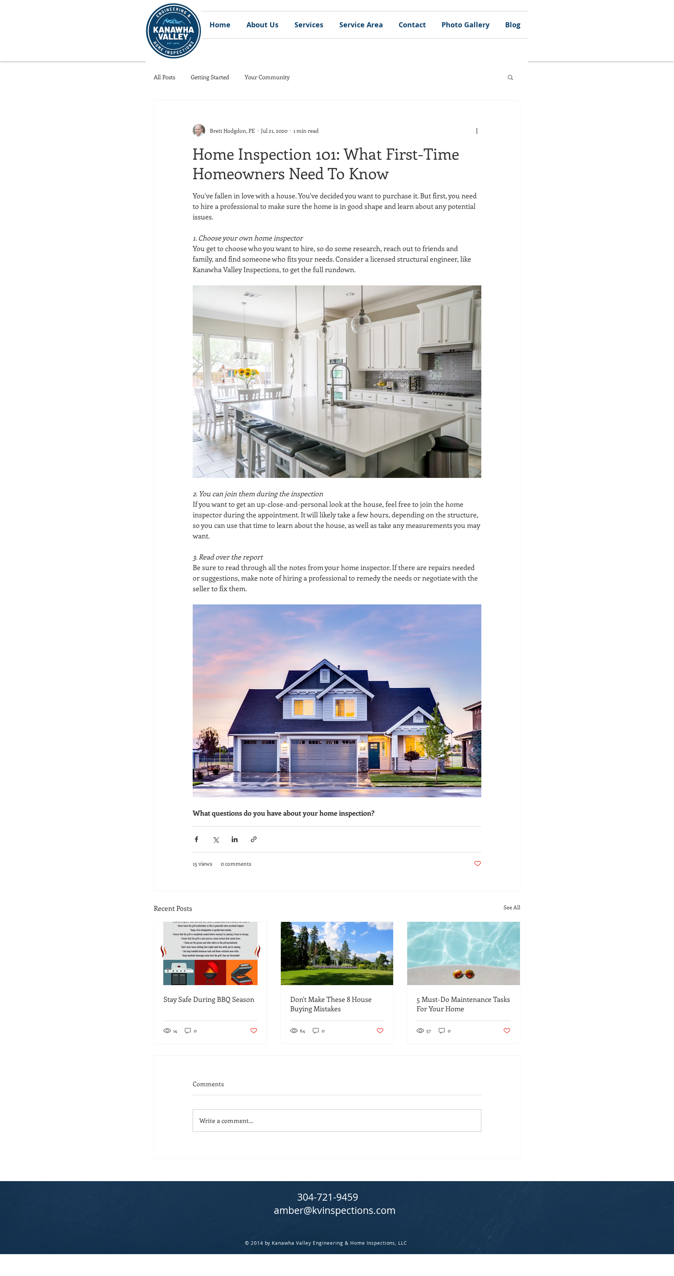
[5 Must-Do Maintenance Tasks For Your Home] (463, 953)
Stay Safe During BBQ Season (208, 999)
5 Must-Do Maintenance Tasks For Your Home (463, 1003)
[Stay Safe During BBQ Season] (210, 953)
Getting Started (210, 77)
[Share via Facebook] (196, 839)
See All (512, 907)
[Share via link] (253, 839)
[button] (510, 77)
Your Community (267, 77)
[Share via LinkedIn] (234, 839)
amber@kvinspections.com (335, 1210)
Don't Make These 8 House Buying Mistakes (331, 1003)
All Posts (164, 77)
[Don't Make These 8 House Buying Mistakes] (337, 953)
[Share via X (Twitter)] (215, 839)
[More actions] (476, 130)
